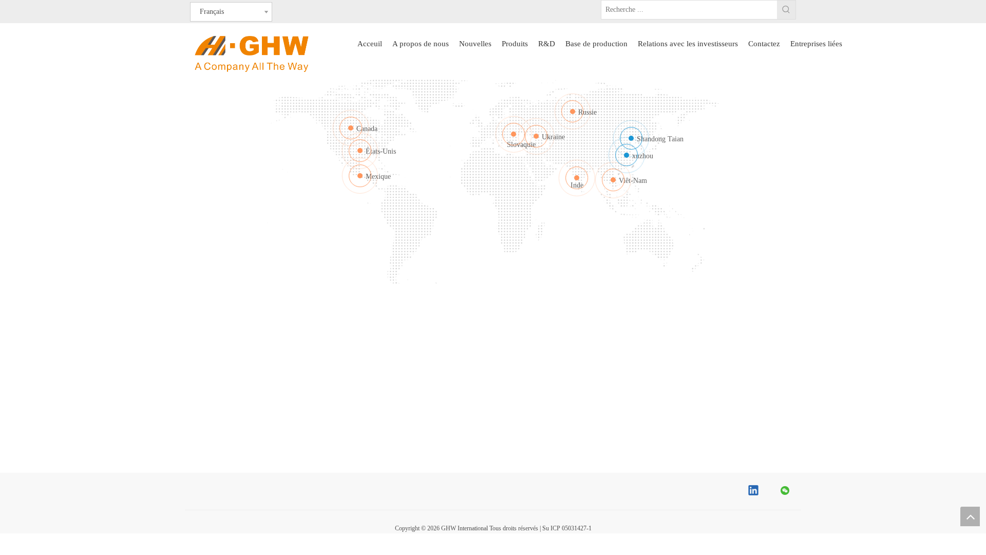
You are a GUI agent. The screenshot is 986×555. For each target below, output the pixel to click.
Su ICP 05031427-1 (567, 528)
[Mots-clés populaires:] (786, 10)
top (970, 516)
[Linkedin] (754, 491)
